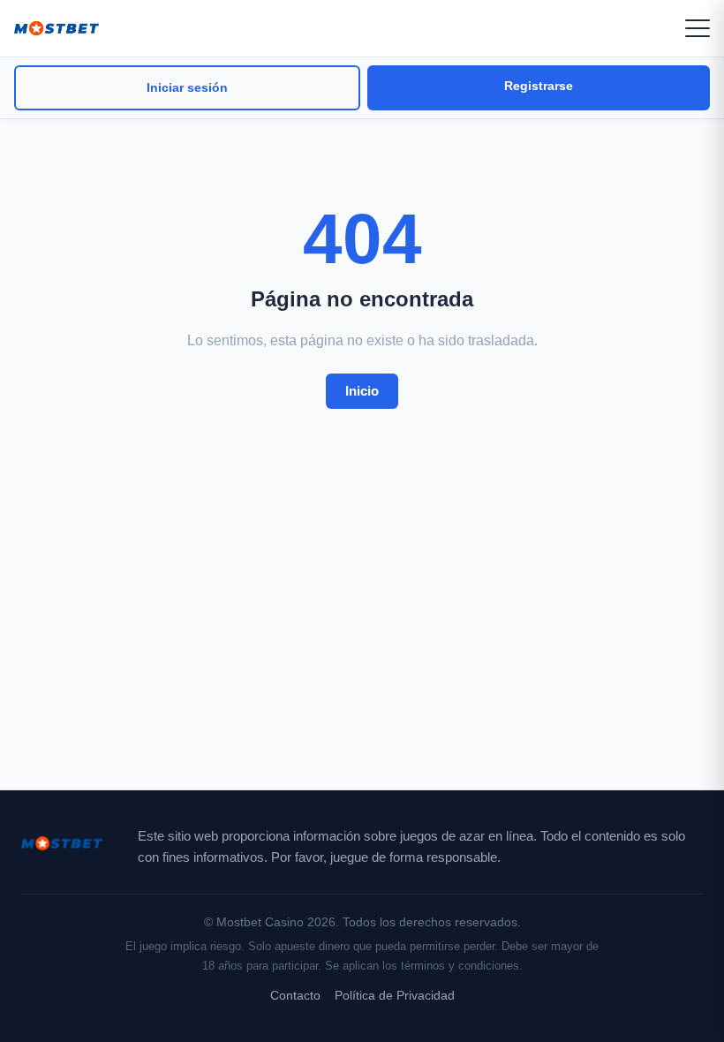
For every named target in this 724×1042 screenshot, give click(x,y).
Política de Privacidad (395, 995)
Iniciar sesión (187, 87)
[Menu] (697, 28)
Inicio (362, 390)
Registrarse (538, 86)
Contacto (295, 995)
